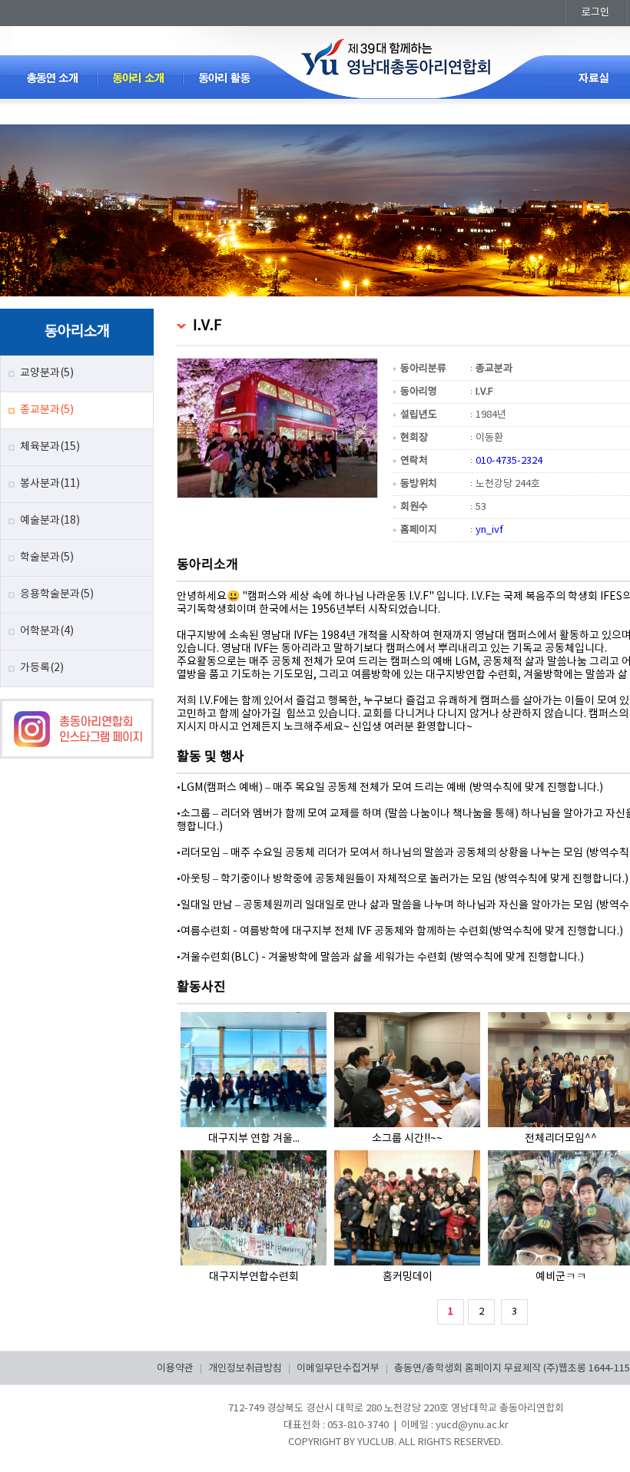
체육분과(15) (50, 447)
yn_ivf (489, 530)
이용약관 (175, 1368)
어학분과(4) (47, 631)
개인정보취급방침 (245, 1368)
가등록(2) (42, 668)
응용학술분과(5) (57, 594)
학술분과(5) (47, 557)
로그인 (595, 12)
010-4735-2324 (509, 461)
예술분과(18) (50, 520)
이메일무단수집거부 (338, 1368)
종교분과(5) (47, 410)
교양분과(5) (47, 373)
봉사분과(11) (50, 484)
